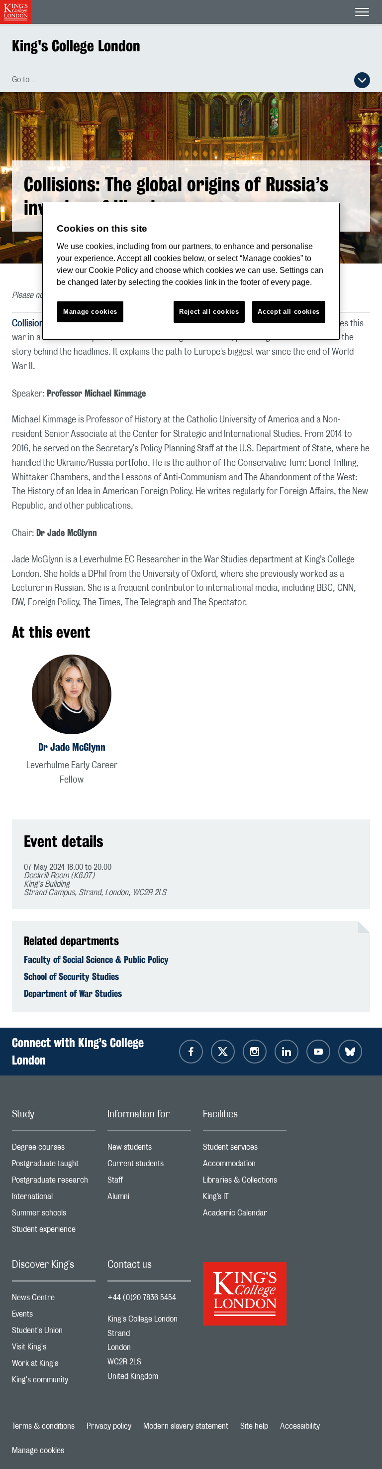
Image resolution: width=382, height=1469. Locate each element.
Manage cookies (38, 1451)
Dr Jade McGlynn (71, 747)
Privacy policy (109, 1426)
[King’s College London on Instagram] (255, 1052)
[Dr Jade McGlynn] (71, 696)
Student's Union (54, 1333)
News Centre (54, 1300)
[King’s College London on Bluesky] (350, 1052)
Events (54, 1316)
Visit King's (54, 1349)
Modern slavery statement (185, 1426)
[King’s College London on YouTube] (318, 1052)
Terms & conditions (43, 1426)
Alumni (149, 1199)
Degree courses (54, 1149)
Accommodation (244, 1166)
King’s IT (244, 1199)
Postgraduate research (54, 1182)
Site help (254, 1426)
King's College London (76, 45)
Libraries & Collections (244, 1182)
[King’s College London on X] (223, 1052)
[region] (191, 271)
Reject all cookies (209, 311)
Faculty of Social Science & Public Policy (96, 959)
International (54, 1199)
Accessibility (300, 1426)
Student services (244, 1149)
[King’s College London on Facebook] (191, 1052)
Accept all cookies (289, 311)
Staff (149, 1182)
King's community (54, 1382)
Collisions (31, 323)
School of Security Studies (71, 976)
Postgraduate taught (54, 1166)
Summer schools (54, 1215)
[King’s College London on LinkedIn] (286, 1052)
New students (149, 1149)
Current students (149, 1166)
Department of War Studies (73, 993)
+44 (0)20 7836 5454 (141, 1298)
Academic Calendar (244, 1215)
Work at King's (54, 1365)
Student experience (54, 1231)
